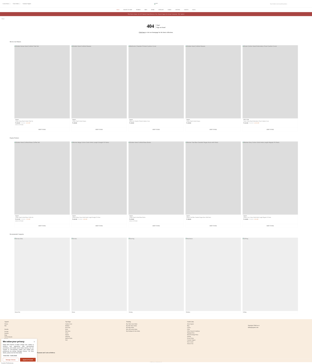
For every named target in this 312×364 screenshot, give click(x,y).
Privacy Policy (6, 355)
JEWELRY (161, 9)
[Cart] (301, 4)
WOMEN (138, 9)
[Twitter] (255, 322)
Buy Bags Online (130, 327)
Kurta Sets (67, 327)
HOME (152, 9)
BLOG (194, 9)
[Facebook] (252, 322)
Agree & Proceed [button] (28, 360)
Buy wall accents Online (131, 329)
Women (6, 324)
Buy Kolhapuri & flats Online (133, 331)
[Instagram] (249, 322)
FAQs (188, 329)
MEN (146, 9)
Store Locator (190, 341)
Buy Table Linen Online (131, 324)
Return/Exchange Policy (192, 334)
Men (5, 325)
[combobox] (279, 4)
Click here (142, 32)
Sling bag (67, 336)
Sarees (66, 333)
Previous (13, 82)
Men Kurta (67, 331)
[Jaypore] (156, 3)
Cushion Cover (68, 324)
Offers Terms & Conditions (193, 331)
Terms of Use (190, 343)
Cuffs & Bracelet (8, 337)
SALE (118, 9)
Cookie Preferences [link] (7, 363)
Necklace (6, 333)
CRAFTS (186, 9)
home (3, 18)
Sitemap (189, 336)
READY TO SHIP (128, 9)
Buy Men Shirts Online (131, 325)
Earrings (6, 331)
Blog (188, 325)
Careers (189, 327)
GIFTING (177, 9)
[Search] (289, 4)
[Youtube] (258, 322)
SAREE (169, 9)
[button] (293, 4)
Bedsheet (67, 325)
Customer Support (191, 340)
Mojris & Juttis (68, 338)
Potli (66, 340)
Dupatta (67, 334)
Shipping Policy (191, 333)
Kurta (66, 329)
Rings (5, 335)
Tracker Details (13, 355)
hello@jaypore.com (253, 327)
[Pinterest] (261, 322)
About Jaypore (190, 324)
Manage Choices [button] (10, 360)
